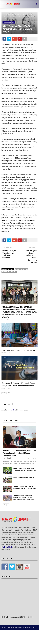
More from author (21, 269)
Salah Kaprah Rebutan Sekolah (24, 477)
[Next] (7, 505)
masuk (12, 410)
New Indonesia (7, 458)
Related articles (7, 269)
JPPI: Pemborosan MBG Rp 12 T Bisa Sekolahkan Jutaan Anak (24, 469)
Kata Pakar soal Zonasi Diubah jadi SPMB (18, 350)
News (13, 22)
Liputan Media (7, 22)
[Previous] (4, 505)
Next (9, 392)
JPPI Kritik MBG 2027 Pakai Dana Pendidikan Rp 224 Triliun (24, 487)
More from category (9, 272)
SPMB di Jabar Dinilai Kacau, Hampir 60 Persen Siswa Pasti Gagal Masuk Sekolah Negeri (19, 452)
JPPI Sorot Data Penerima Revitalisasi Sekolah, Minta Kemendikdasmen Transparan (23, 497)
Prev (4, 392)
